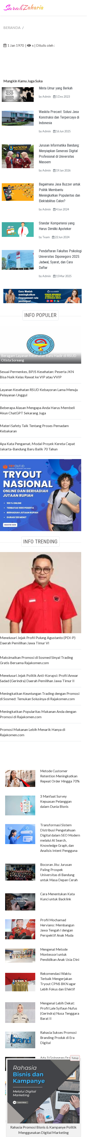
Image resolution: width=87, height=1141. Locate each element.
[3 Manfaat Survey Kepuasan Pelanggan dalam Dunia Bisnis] (20, 805)
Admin (46, 96)
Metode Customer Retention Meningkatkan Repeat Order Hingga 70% (60, 776)
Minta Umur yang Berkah (55, 88)
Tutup (75, 1058)
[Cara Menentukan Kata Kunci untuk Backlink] (20, 901)
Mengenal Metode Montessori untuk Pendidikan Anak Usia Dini (59, 954)
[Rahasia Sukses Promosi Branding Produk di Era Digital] (20, 1039)
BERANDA (12, 27)
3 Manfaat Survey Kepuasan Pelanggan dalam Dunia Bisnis (56, 801)
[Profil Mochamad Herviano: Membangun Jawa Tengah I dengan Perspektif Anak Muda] (20, 929)
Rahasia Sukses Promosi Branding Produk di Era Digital (58, 1037)
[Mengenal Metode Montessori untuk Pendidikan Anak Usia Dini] (20, 955)
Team (46, 237)
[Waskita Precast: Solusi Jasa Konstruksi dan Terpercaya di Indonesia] (18, 118)
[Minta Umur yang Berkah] (18, 94)
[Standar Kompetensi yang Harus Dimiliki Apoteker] (18, 229)
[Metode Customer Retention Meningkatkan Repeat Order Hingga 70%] (20, 778)
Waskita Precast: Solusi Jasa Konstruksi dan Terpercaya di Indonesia (59, 117)
